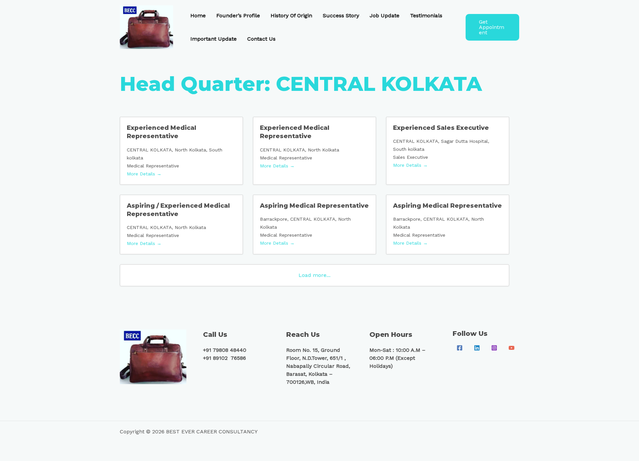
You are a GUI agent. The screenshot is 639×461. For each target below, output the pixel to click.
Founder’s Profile (238, 15)
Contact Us (261, 39)
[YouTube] (512, 348)
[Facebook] (460, 348)
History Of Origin (291, 15)
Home (198, 15)
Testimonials (426, 15)
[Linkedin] (477, 348)
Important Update (213, 39)
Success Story (341, 15)
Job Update (384, 15)
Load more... (314, 275)
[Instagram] (494, 348)
